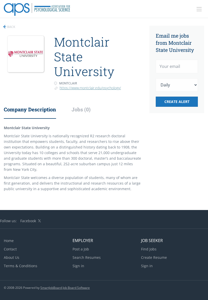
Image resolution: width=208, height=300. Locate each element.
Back (10, 27)
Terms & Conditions (20, 265)
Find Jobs (149, 249)
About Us (11, 257)
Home (9, 240)
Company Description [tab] (30, 109)
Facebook (28, 220)
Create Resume (154, 257)
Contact (10, 249)
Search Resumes (87, 257)
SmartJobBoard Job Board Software (65, 288)
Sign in (78, 265)
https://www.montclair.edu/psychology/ (90, 87)
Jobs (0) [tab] (81, 109)
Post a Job (81, 249)
